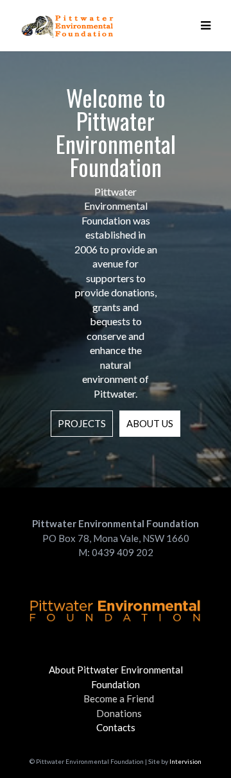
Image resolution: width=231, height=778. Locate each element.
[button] (205, 25)
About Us (149, 423)
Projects (82, 423)
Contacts (115, 727)
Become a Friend (118, 698)
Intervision (185, 761)
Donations (119, 713)
